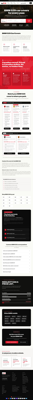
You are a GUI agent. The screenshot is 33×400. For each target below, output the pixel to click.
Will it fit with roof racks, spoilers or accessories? (16, 265)
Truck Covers (12, 3)
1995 (5, 203)
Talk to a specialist (23, 342)
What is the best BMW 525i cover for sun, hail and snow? (16, 259)
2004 (11, 200)
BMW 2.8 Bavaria (7, 323)
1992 (22, 203)
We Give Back (4, 392)
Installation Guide (24, 376)
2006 (28, 197)
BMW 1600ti (24, 318)
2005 (5, 200)
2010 (5, 197)
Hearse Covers (14, 379)
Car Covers (9, 3)
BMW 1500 (6, 318)
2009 (11, 197)
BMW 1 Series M (7, 316)
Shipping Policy (24, 389)
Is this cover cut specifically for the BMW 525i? (16, 250)
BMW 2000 (14, 323)
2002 (22, 200)
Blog (2, 393)
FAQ (23, 375)
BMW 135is (24, 316)
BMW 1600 (12, 318)
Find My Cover (29, 21)
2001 (28, 200)
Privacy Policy (24, 392)
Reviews (3, 389)
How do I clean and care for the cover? (16, 268)
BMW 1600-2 (18, 318)
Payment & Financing (25, 379)
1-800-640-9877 (4, 378)
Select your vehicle (12, 342)
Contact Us (23, 383)
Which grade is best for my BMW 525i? (16, 253)
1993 (16, 203)
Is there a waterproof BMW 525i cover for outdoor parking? (16, 256)
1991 (28, 203)
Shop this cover (7, 128)
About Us (3, 388)
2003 (16, 200)
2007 (22, 197)
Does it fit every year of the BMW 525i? (16, 262)
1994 (11, 203)
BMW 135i (18, 316)
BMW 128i (13, 316)
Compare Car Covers (25, 380)
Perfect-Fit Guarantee (15, 388)
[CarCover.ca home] (3, 3)
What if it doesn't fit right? (16, 271)
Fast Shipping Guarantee (15, 389)
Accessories (14, 380)
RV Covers (15, 3)
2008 (16, 197)
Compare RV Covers (25, 381)
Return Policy (24, 388)
